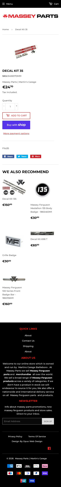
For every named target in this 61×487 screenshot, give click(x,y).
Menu (9, 3)
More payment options (16, 133)
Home (5, 29)
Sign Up (48, 421)
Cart (56, 3)
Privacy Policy (15, 436)
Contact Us (28, 340)
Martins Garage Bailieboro (33, 367)
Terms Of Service (37, 436)
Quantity (7, 100)
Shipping (28, 346)
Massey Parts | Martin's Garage (31, 458)
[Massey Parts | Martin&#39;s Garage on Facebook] (49, 448)
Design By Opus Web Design (27, 441)
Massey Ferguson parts (23, 395)
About (28, 335)
